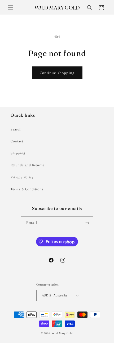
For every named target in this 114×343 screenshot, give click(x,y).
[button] (10, 7)
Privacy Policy (22, 177)
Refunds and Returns (28, 165)
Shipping (18, 153)
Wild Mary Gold (62, 333)
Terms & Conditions (27, 189)
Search (16, 129)
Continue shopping (57, 73)
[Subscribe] (87, 222)
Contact (17, 141)
